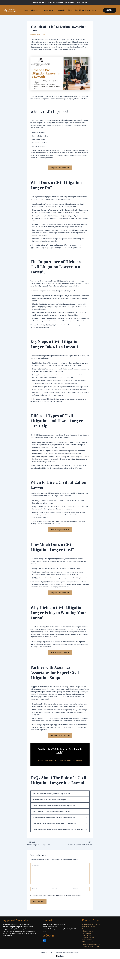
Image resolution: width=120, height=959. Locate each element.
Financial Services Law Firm (90, 946)
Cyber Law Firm (87, 935)
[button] (39, 10)
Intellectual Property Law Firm (91, 924)
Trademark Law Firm (88, 927)
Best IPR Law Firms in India (84, 10)
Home (26, 10)
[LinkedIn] (44, 940)
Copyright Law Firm (88, 933)
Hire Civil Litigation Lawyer (60, 530)
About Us (34, 10)
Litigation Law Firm (88, 937)
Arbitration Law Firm (88, 931)
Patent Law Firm (87, 940)
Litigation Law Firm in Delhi (60, 735)
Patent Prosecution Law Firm (91, 944)
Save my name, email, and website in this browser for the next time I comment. (57, 895)
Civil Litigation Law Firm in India (66, 750)
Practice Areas (48, 10)
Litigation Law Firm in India (60, 168)
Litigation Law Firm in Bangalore (70, 760)
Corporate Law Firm (88, 929)
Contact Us (61, 10)
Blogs (70, 10)
